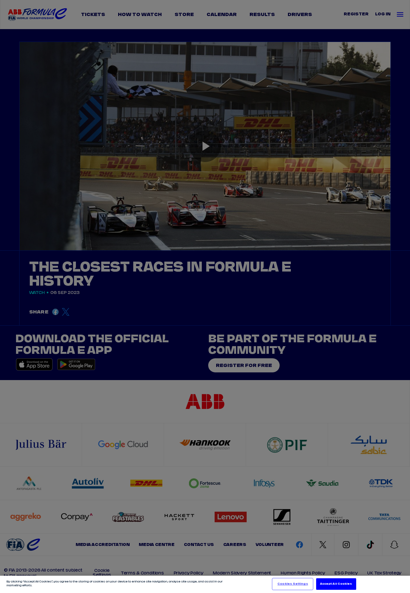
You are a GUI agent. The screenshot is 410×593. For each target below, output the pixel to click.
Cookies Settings (292, 584)
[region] (205, 584)
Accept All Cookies (336, 584)
